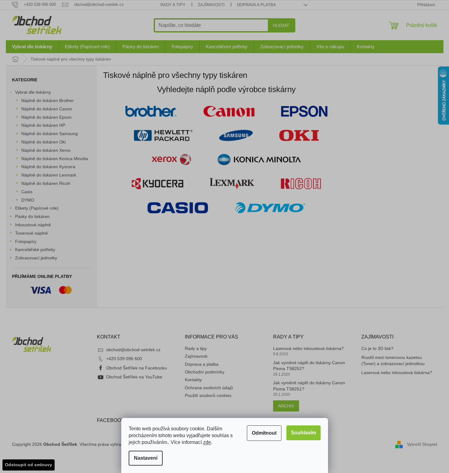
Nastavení (145, 458)
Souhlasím (303, 432)
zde (207, 442)
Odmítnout (264, 433)
